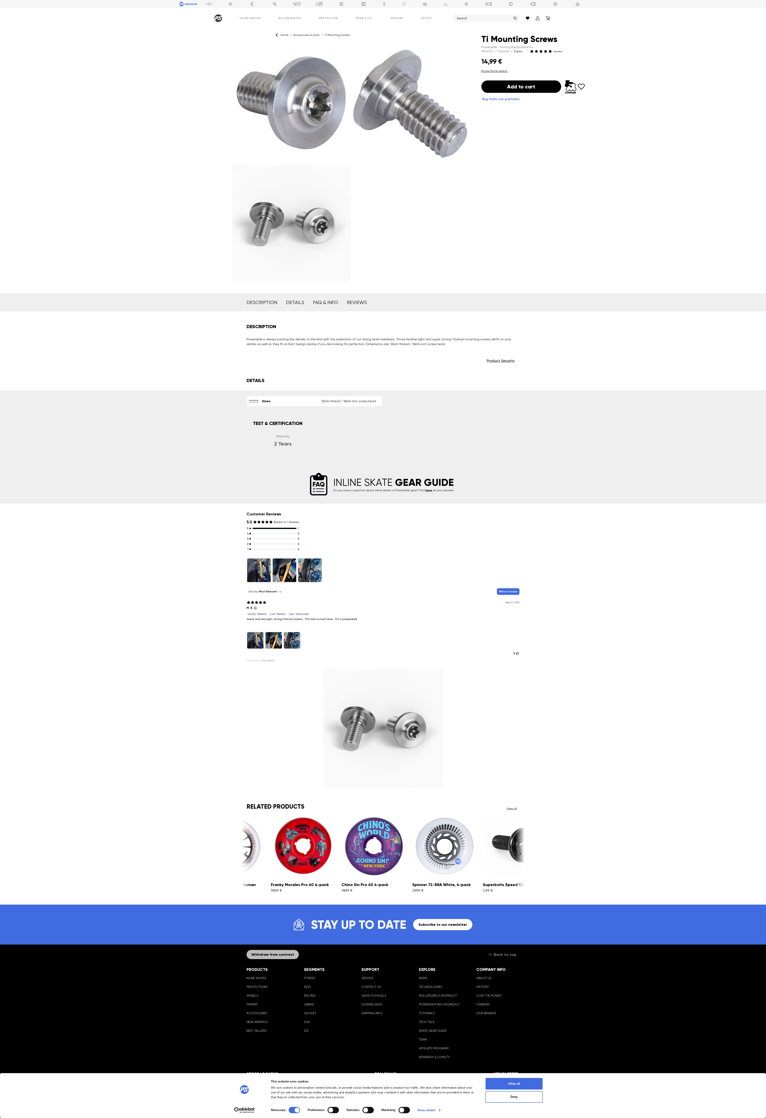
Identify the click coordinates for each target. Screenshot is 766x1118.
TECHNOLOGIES (430, 987)
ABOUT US (484, 978)
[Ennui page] (341, 4)
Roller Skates (289, 18)
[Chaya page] (252, 4)
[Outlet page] (577, 4)
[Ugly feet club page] (404, 4)
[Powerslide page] (188, 4)
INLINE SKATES (256, 978)
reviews (357, 302)
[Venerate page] (446, 4)
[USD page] (230, 4)
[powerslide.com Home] (217, 18)
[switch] (333, 1110)
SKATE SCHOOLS (373, 995)
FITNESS (309, 978)
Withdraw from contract (272, 954)
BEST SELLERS (257, 1031)
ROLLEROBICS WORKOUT (438, 995)
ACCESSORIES (257, 1013)
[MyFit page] (319, 4)
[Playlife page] (384, 4)
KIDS (307, 987)
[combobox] (484, 18)
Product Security (501, 360)
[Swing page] (209, 4)
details (295, 302)
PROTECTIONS (257, 987)
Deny (514, 1096)
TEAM (423, 1039)
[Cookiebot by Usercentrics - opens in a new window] (244, 1110)
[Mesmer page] (555, 4)
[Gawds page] (511, 4)
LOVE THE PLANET (489, 995)
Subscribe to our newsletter (443, 924)
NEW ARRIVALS (257, 1022)
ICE (306, 1031)
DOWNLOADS (371, 1004)
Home (284, 35)
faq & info (325, 302)
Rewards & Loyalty (434, 1057)
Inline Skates (250, 18)
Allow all (514, 1083)
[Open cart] (548, 18)
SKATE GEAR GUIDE (433, 1031)
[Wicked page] (297, 4)
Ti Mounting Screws (337, 35)
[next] (519, 854)
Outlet (426, 18)
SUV (307, 1022)
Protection (328, 18)
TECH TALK (426, 1022)
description (262, 302)
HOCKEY (310, 1013)
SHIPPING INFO (371, 1013)
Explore (397, 18)
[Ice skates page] (488, 4)
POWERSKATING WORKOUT (439, 1004)
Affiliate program (433, 1048)
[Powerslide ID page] (466, 4)
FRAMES (252, 1004)
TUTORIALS (427, 1013)
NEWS (423, 978)
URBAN (309, 1004)
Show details (426, 1110)
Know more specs (494, 71)
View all (512, 808)
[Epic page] (425, 4)
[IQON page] (533, 4)
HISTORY (482, 987)
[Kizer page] (363, 4)
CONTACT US (371, 987)
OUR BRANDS (486, 1013)
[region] (352, 163)
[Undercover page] (274, 4)
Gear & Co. (364, 18)
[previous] (246, 854)
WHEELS (252, 995)
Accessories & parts (306, 35)
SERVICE (367, 978)
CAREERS (483, 1004)
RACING (310, 995)
